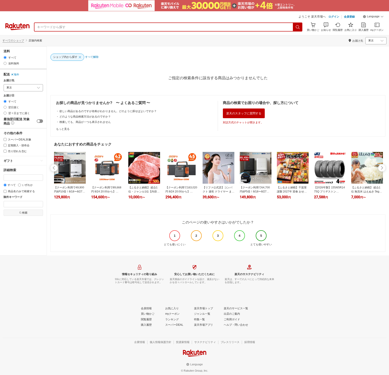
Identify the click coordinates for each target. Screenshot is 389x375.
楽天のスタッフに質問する (243, 113)
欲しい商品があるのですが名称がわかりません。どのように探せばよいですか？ (108, 111)
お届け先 (9, 80)
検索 (24, 212)
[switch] (40, 121)
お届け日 (9, 95)
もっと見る (63, 129)
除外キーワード (13, 197)
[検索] (297, 27)
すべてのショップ (13, 40)
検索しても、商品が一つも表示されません (85, 122)
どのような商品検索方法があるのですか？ (85, 116)
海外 (16, 74)
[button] (373, 17)
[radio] (5, 57)
